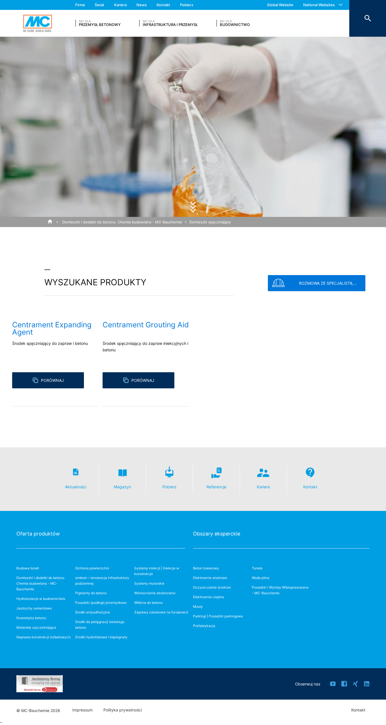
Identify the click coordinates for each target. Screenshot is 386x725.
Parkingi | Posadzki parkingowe (218, 616)
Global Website (280, 5)
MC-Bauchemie (37, 23)
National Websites (319, 5)
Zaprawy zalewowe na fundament (161, 612)
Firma (80, 5)
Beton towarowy (206, 568)
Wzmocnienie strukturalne (154, 593)
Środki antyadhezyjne (92, 612)
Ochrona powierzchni (92, 568)
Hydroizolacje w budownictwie (40, 598)
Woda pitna (260, 578)
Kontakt (163, 5)
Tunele (257, 568)
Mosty (198, 606)
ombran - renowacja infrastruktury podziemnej (102, 580)
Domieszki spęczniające (210, 222)
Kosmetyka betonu (31, 618)
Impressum (82, 710)
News (141, 5)
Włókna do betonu (148, 602)
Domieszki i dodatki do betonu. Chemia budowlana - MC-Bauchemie (122, 222)
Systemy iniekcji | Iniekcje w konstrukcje (156, 571)
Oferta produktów (38, 534)
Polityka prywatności (122, 710)
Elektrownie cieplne (208, 597)
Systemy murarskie (149, 583)
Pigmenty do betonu (91, 593)
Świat (99, 5)
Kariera (120, 5)
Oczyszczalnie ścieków (212, 587)
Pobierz (186, 5)
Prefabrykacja (204, 626)
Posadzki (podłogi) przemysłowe (101, 602)
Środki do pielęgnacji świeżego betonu (99, 625)
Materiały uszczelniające (36, 627)
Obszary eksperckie (216, 534)
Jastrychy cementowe (34, 608)
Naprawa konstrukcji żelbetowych (43, 637)
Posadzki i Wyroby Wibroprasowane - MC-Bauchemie (280, 590)
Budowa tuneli (27, 568)
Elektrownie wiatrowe (210, 578)
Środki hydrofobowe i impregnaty (101, 637)
